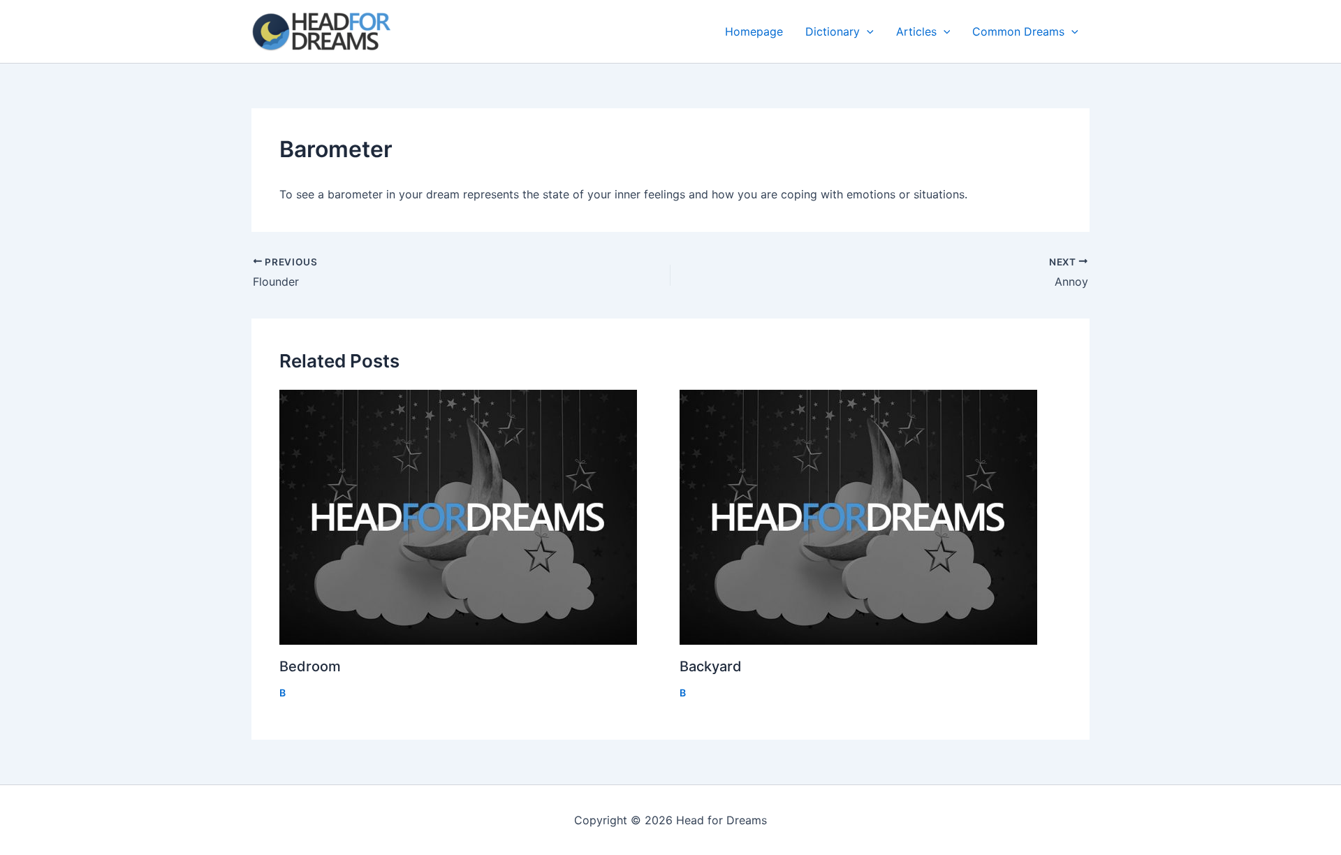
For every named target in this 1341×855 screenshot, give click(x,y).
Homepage (754, 31)
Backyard (711, 666)
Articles (916, 31)
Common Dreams (1018, 31)
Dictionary (832, 31)
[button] (867, 31)
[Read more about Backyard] (871, 517)
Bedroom (310, 666)
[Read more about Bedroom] (470, 517)
